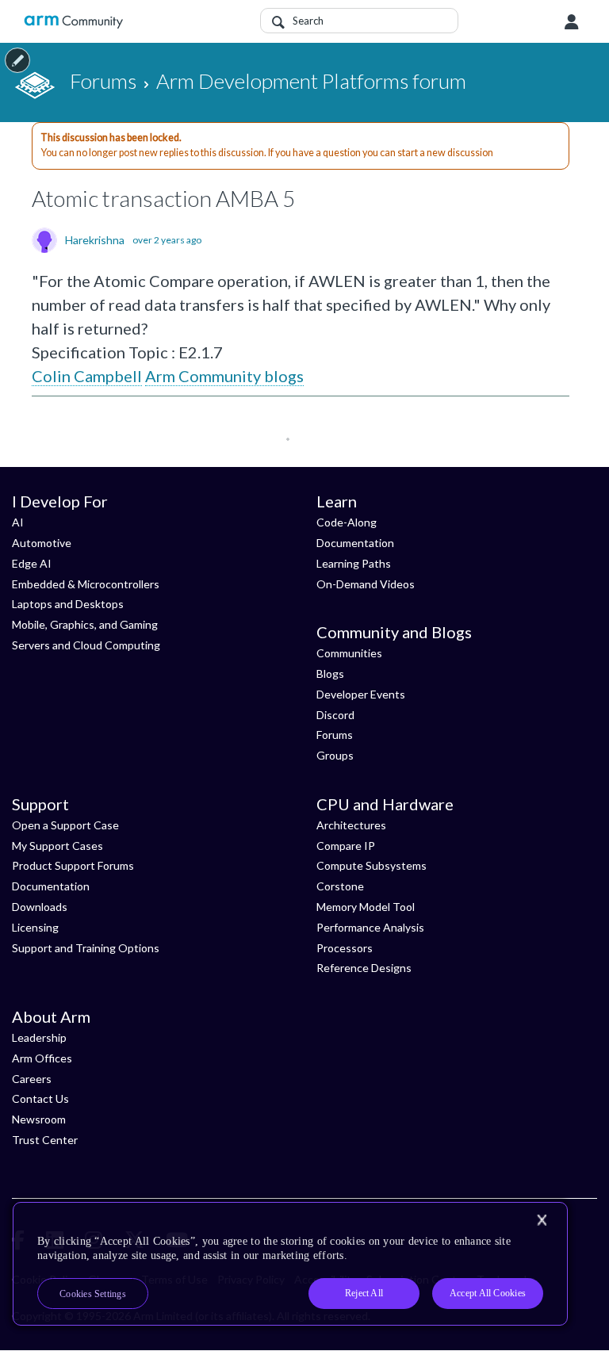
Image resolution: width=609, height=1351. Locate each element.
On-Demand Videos (365, 584)
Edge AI (32, 563)
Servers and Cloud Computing (86, 645)
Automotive (41, 542)
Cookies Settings (92, 1293)
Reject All (364, 1293)
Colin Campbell (87, 375)
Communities (349, 653)
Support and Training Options (85, 948)
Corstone (340, 886)
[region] (290, 1264)
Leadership (39, 1037)
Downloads (39, 906)
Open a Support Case (65, 825)
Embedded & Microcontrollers (85, 584)
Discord (335, 714)
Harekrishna (94, 240)
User (572, 22)
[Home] (73, 22)
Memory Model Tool (365, 906)
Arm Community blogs (224, 375)
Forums (334, 734)
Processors (344, 948)
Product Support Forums (73, 865)
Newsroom (39, 1119)
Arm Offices (42, 1058)
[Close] (541, 1220)
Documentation (355, 542)
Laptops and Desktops (68, 603)
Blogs (330, 673)
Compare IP (345, 845)
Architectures (351, 825)
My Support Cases (57, 845)
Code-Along (346, 522)
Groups (335, 755)
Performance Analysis (370, 927)
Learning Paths (353, 563)
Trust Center (45, 1139)
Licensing (35, 927)
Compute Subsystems (371, 865)
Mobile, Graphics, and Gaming (85, 624)
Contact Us (40, 1098)
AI (18, 522)
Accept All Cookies (488, 1293)
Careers (32, 1078)
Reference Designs (364, 967)
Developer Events (360, 694)
